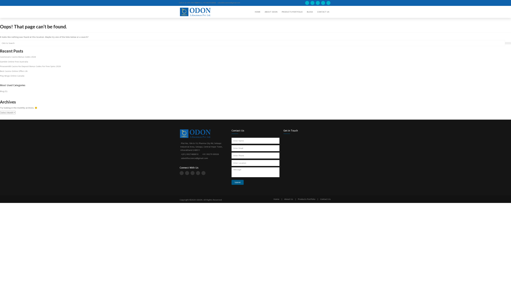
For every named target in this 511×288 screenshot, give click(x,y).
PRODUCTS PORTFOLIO (292, 12)
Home (276, 199)
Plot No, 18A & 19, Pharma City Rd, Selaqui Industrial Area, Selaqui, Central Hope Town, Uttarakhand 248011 (201, 146)
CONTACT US (323, 12)
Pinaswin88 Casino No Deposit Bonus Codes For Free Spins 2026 (30, 66)
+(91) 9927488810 (189, 154)
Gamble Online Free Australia (14, 61)
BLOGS (310, 12)
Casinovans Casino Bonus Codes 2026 (18, 56)
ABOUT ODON (271, 12)
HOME (257, 12)
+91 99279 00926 (210, 154)
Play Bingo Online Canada (12, 75)
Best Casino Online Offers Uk (14, 71)
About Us (288, 199)
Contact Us (325, 199)
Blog (2, 91)
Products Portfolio (306, 199)
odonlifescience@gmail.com (194, 158)
